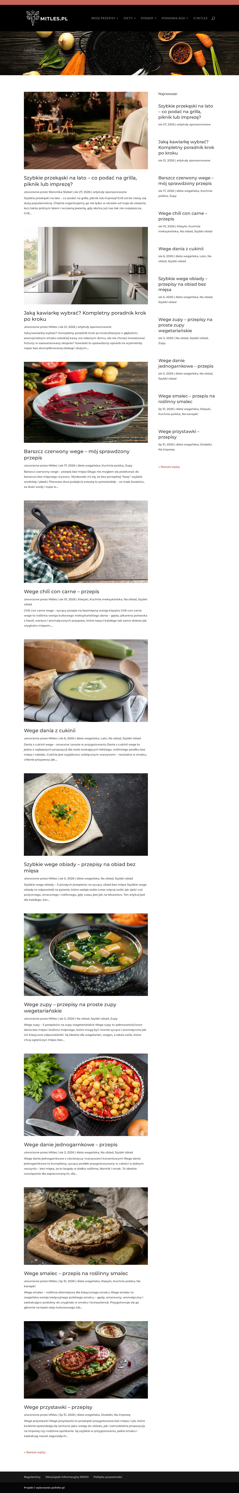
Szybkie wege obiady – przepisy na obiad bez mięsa (183, 284)
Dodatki (107, 1414)
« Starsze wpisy (35, 1452)
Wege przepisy (103, 18)
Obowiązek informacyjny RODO (67, 1477)
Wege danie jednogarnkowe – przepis (70, 1145)
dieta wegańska (88, 465)
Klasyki (83, 599)
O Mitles (200, 18)
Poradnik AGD (173, 18)
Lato (104, 738)
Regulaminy (32, 1477)
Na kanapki (190, 414)
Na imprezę (122, 1414)
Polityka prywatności (108, 1477)
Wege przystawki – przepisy (58, 1407)
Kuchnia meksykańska (106, 599)
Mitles (53, 327)
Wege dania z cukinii (49, 731)
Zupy (128, 465)
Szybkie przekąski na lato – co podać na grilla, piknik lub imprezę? (185, 111)
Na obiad (130, 599)
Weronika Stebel (60, 192)
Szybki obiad (132, 738)
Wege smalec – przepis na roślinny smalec (76, 1273)
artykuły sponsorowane (110, 192)
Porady (147, 18)
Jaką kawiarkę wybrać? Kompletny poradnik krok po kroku (186, 147)
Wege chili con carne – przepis (61, 592)
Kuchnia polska (113, 465)
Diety (128, 18)
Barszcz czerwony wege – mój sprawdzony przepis (186, 180)
